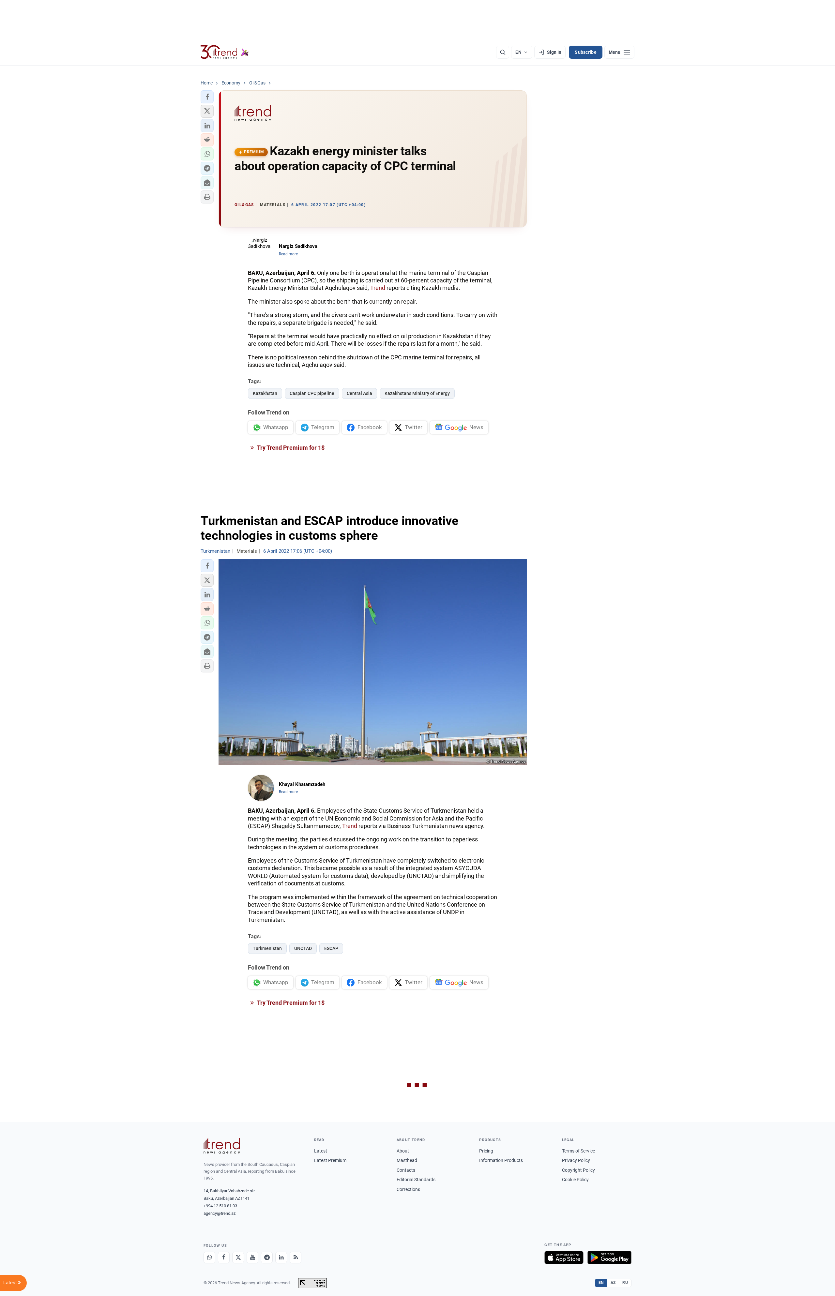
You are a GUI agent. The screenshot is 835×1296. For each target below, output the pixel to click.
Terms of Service (578, 1150)
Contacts (406, 1170)
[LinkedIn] (281, 1257)
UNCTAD (303, 948)
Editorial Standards (416, 1179)
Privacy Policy (576, 1160)
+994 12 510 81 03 (220, 1205)
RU (625, 1282)
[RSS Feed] (295, 1257)
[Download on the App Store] (564, 1257)
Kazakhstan (265, 393)
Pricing (486, 1150)
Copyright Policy (578, 1170)
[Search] (502, 52)
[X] (238, 1257)
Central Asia (359, 393)
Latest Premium (330, 1160)
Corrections (408, 1189)
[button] (207, 97)
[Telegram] (267, 1257)
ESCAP (331, 948)
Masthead (407, 1160)
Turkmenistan (267, 948)
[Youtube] (252, 1257)
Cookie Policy (575, 1179)
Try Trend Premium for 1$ (290, 447)
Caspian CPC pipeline (312, 393)
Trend (377, 287)
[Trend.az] (225, 52)
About (403, 1150)
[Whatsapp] (209, 1257)
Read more (288, 254)
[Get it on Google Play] (609, 1257)
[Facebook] (224, 1257)
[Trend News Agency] (222, 1146)
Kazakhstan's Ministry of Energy (417, 393)
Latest (320, 1150)
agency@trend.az (219, 1213)
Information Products (501, 1160)
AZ (613, 1282)
